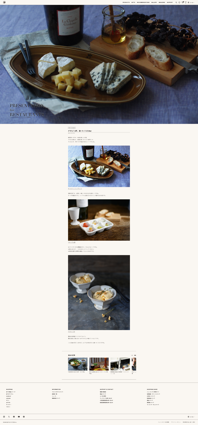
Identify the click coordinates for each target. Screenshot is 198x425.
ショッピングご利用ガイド (153, 391)
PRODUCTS (126, 2)
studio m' (8, 396)
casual (73, 127)
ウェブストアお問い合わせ (106, 398)
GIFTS (133, 2)
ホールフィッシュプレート (75, 188)
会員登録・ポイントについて (153, 394)
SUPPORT (170, 2)
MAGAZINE (162, 2)
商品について (103, 394)
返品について (150, 400)
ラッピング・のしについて (153, 404)
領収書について (150, 402)
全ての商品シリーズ (10, 391)
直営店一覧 (54, 394)
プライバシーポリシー (176, 422)
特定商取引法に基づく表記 (189, 422)
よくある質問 (103, 396)
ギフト (7, 400)
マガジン (8, 406)
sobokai (8, 398)
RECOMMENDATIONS (143, 2)
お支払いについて (151, 396)
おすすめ (8, 402)
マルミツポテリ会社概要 (163, 422)
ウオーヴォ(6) (71, 242)
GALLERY (154, 2)
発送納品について (151, 398)
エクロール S (71, 331)
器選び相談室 (103, 391)
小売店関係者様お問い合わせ (106, 400)
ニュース (54, 396)
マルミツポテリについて (57, 391)
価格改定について (56, 398)
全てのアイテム (9, 394)
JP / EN (191, 2)
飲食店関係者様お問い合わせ (106, 402)
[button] (135, 355)
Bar (69, 127)
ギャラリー (8, 404)
